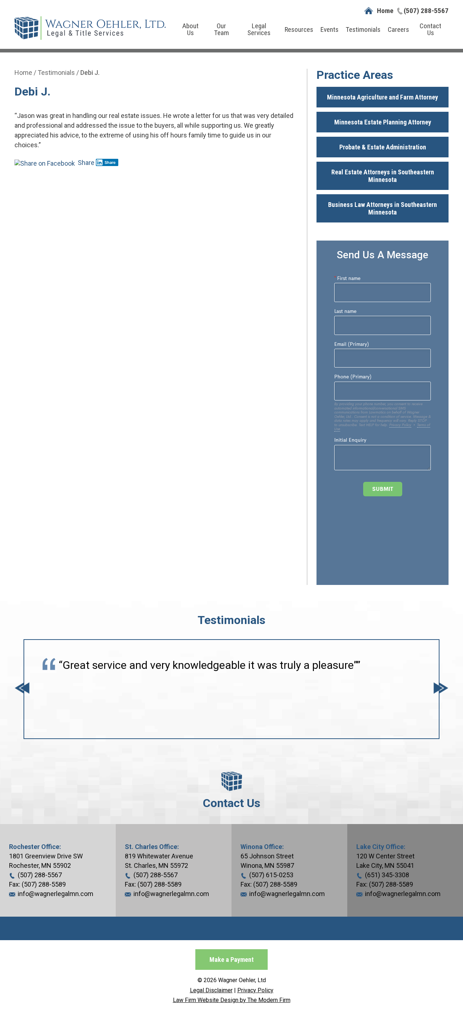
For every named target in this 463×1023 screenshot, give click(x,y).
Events (329, 29)
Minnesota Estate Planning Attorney (382, 122)
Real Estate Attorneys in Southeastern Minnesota (382, 175)
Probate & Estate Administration (382, 147)
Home (385, 11)
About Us (190, 29)
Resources (299, 29)
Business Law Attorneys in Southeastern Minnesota (382, 208)
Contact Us (430, 29)
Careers (398, 29)
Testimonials (363, 29)
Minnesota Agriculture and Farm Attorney (382, 97)
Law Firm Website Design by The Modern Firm (231, 1000)
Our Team (221, 29)
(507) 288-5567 (426, 11)
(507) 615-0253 (271, 875)
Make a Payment (231, 959)
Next (441, 689)
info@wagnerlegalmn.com (55, 893)
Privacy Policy (255, 990)
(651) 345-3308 (387, 875)
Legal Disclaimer (211, 990)
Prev (22, 689)
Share (85, 162)
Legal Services (259, 29)
